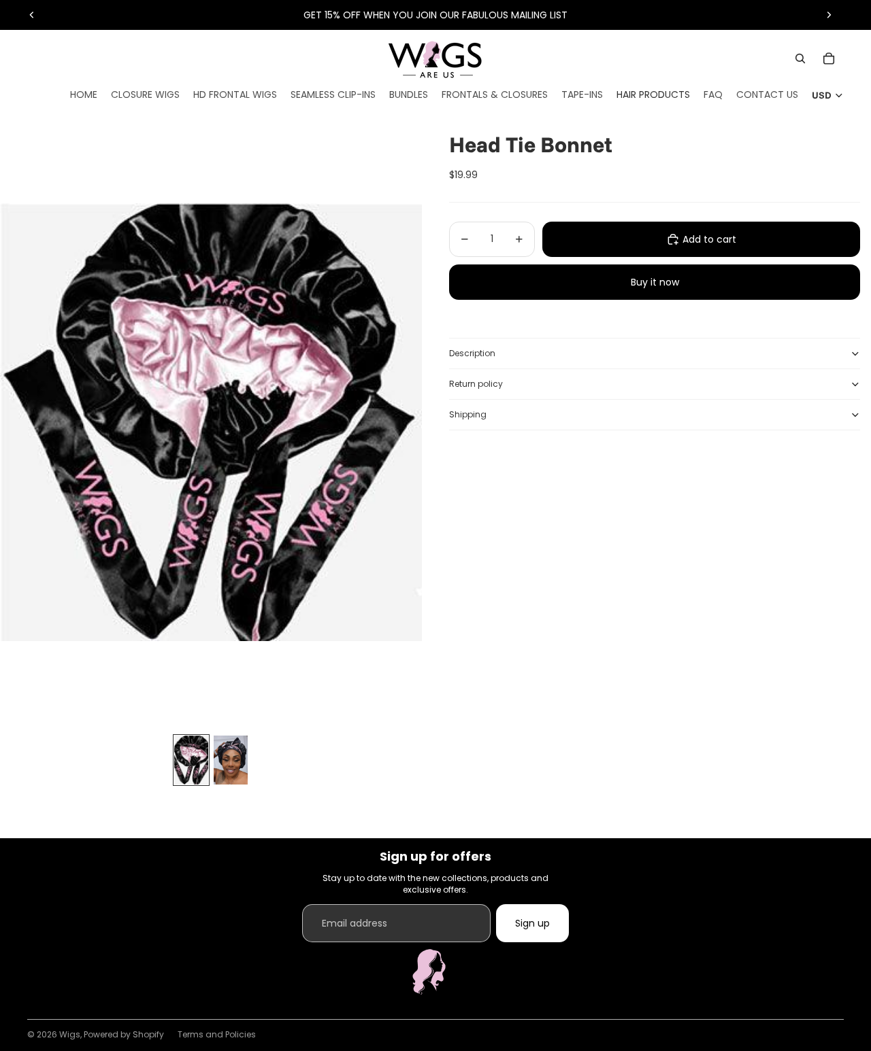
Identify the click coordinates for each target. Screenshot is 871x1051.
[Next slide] (829, 15)
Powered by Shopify (124, 1034)
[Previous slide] (32, 15)
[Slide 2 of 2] (231, 760)
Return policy (476, 384)
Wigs (69, 1034)
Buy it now (655, 282)
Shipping (468, 414)
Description (472, 353)
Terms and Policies (217, 1034)
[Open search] (800, 58)
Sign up (532, 923)
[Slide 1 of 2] (191, 760)
